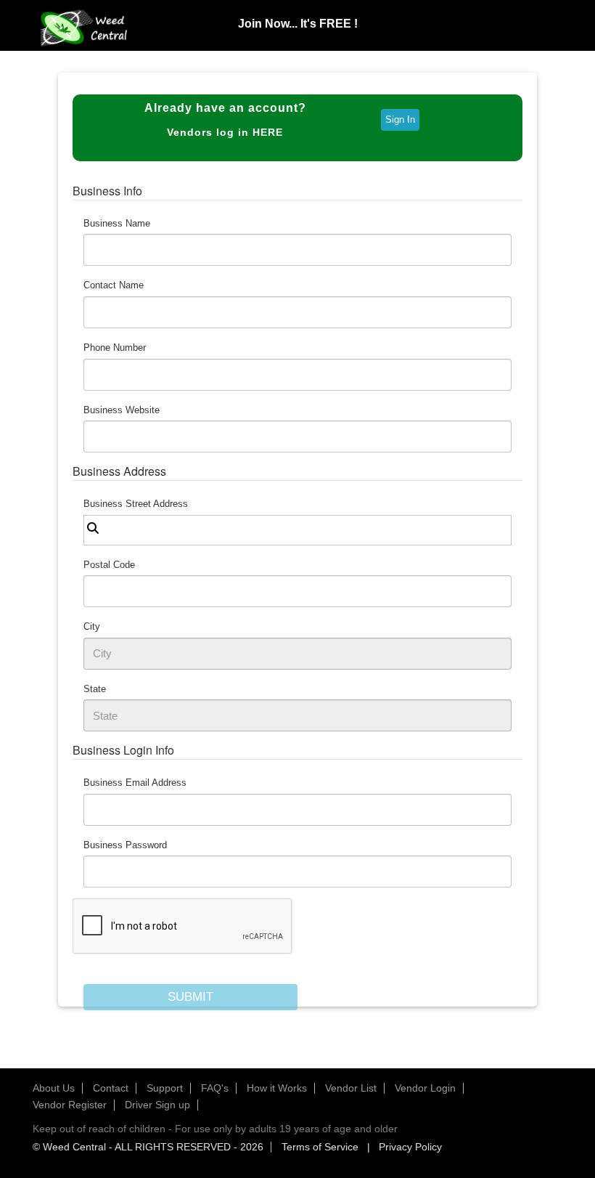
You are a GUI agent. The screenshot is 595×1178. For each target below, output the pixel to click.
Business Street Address (135, 503)
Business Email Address (134, 782)
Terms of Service (320, 1147)
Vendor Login (425, 1088)
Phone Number (114, 347)
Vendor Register (70, 1104)
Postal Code (109, 564)
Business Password (125, 845)
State (94, 688)
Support (165, 1088)
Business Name (116, 223)
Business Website (121, 410)
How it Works (277, 1088)
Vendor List (351, 1088)
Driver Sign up (157, 1104)
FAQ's (215, 1088)
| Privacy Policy (401, 1147)
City (91, 626)
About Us (54, 1088)
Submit (190, 997)
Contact (110, 1088)
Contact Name (113, 285)
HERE (268, 132)
